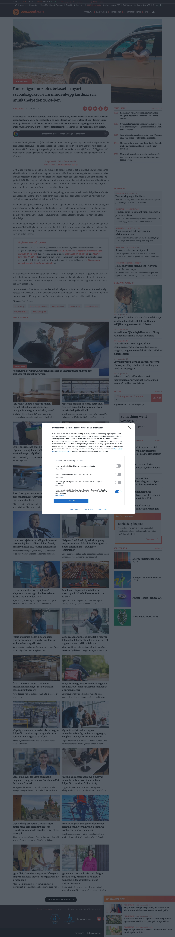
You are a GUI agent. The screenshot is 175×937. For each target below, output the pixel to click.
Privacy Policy (102, 509)
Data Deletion (75, 509)
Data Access (88, 509)
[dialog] (88, 468)
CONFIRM (71, 501)
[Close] (130, 428)
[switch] (118, 466)
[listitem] (88, 460)
